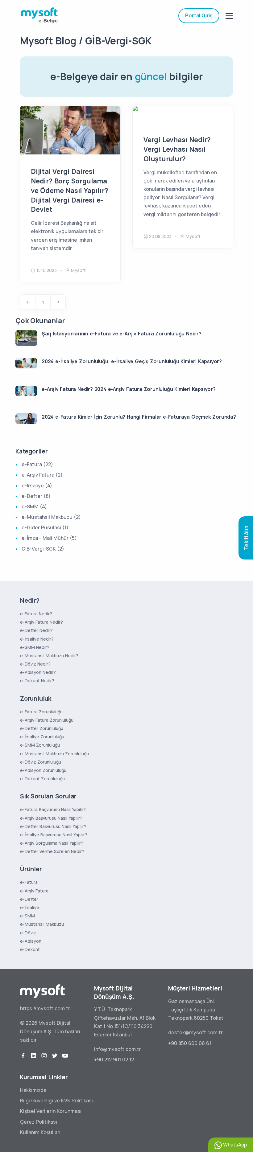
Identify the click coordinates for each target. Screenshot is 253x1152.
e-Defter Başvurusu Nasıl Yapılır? (53, 826)
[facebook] (23, 1055)
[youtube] (65, 1055)
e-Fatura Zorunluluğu (41, 712)
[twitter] (55, 1055)
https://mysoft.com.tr (45, 1008)
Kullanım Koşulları (40, 1132)
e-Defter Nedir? (36, 630)
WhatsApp (234, 1144)
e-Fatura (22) (37, 464)
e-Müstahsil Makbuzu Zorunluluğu (54, 753)
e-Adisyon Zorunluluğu (43, 770)
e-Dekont (30, 949)
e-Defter (29, 899)
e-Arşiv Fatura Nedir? (41, 622)
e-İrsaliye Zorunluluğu (42, 737)
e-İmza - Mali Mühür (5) (49, 538)
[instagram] (44, 1055)
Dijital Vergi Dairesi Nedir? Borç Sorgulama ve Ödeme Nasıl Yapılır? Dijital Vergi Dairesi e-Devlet (69, 190)
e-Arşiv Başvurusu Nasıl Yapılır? (51, 818)
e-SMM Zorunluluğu (40, 745)
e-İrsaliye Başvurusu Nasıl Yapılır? (53, 835)
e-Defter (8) (36, 496)
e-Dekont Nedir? (37, 680)
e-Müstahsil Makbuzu (42, 924)
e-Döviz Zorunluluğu (40, 762)
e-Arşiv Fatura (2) (42, 474)
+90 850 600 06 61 (189, 1043)
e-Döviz (28, 933)
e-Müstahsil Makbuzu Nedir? (49, 655)
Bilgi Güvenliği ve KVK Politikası (56, 1100)
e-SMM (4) (34, 506)
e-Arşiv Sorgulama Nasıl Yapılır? (51, 843)
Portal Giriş (199, 15)
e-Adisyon (30, 941)
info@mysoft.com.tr (117, 1049)
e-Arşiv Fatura (34, 891)
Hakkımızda (33, 1090)
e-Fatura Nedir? (36, 614)
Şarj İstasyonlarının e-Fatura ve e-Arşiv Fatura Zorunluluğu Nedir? (121, 333)
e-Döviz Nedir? (35, 664)
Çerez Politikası (38, 1121)
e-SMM (27, 916)
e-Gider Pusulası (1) (45, 527)
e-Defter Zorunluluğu (41, 728)
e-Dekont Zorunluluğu (42, 778)
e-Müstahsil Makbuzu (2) (51, 517)
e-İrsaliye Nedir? (37, 639)
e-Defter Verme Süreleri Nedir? (52, 851)
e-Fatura (29, 882)
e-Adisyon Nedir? (38, 672)
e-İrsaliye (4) (37, 485)
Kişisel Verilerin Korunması (50, 1111)
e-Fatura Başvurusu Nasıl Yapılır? (53, 809)
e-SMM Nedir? (34, 647)
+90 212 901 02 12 (114, 1059)
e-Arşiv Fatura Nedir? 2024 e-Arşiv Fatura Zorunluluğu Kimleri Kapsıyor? (129, 389)
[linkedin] (34, 1055)
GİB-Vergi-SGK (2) (43, 548)
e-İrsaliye (29, 907)
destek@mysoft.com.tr (195, 1032)
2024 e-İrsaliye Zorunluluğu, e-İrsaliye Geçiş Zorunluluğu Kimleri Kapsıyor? (132, 361)
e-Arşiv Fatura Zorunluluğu (46, 720)
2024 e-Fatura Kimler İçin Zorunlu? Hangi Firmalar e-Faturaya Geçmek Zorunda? (139, 416)
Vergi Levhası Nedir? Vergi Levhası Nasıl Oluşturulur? (177, 149)
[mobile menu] (229, 16)
